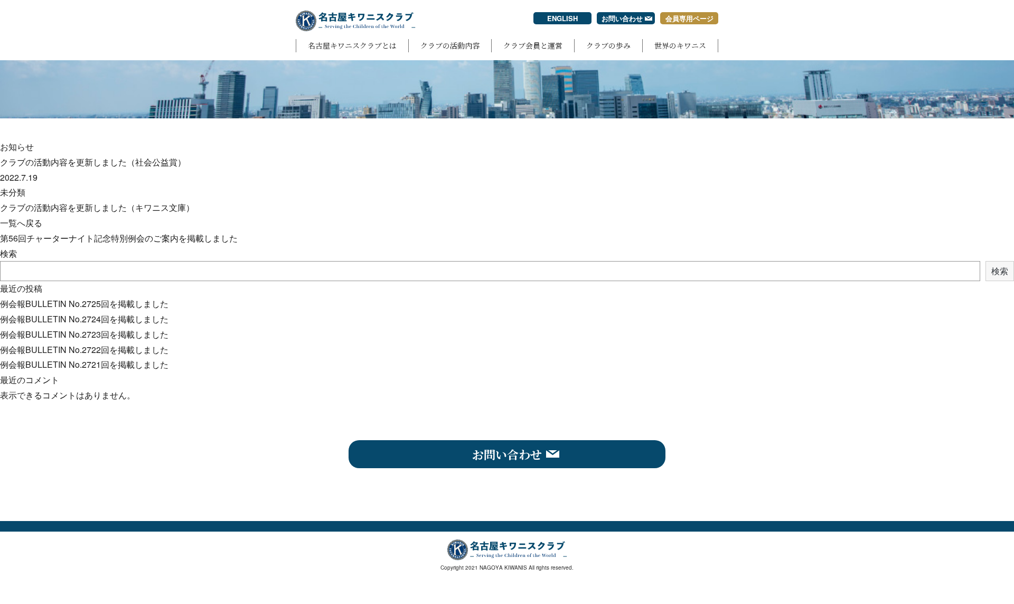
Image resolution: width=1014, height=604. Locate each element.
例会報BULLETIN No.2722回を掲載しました (84, 349)
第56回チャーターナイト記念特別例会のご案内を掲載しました (119, 238)
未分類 (12, 192)
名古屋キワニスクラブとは (352, 45)
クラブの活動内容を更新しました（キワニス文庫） (97, 207)
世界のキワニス (680, 45)
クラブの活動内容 (450, 45)
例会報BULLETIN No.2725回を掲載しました (84, 304)
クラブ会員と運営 (532, 45)
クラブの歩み (608, 45)
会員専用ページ (689, 18)
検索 (8, 253)
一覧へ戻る (21, 223)
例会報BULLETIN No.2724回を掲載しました (84, 319)
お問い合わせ (622, 18)
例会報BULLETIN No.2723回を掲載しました (84, 334)
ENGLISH (562, 18)
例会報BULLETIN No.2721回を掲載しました (84, 364)
